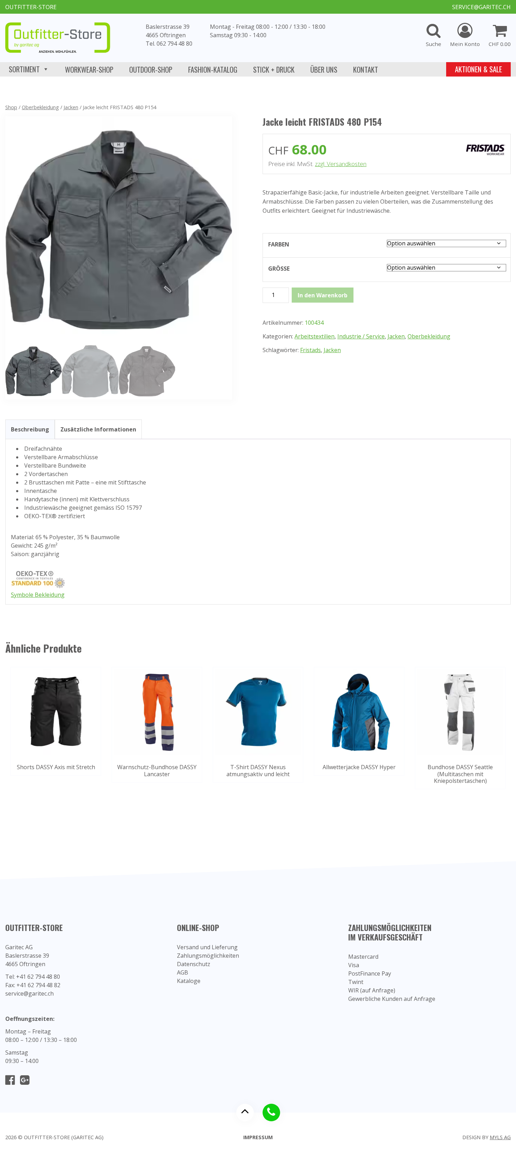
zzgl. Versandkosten (340, 164)
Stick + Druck (274, 69)
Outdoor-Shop (150, 69)
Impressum (258, 1137)
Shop (11, 107)
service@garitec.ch (481, 7)
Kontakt (365, 69)
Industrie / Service (361, 336)
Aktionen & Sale (478, 69)
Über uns (323, 69)
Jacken (71, 107)
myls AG (500, 1137)
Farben (278, 244)
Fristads (310, 350)
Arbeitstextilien (315, 336)
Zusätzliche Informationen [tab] (98, 429)
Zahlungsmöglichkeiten (208, 955)
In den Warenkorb (323, 295)
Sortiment (24, 69)
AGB (182, 972)
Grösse (279, 268)
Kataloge (188, 981)
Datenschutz (193, 964)
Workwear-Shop (89, 69)
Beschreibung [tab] (30, 429)
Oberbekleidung (40, 107)
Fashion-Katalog (212, 69)
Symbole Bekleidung (38, 595)
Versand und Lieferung (207, 947)
